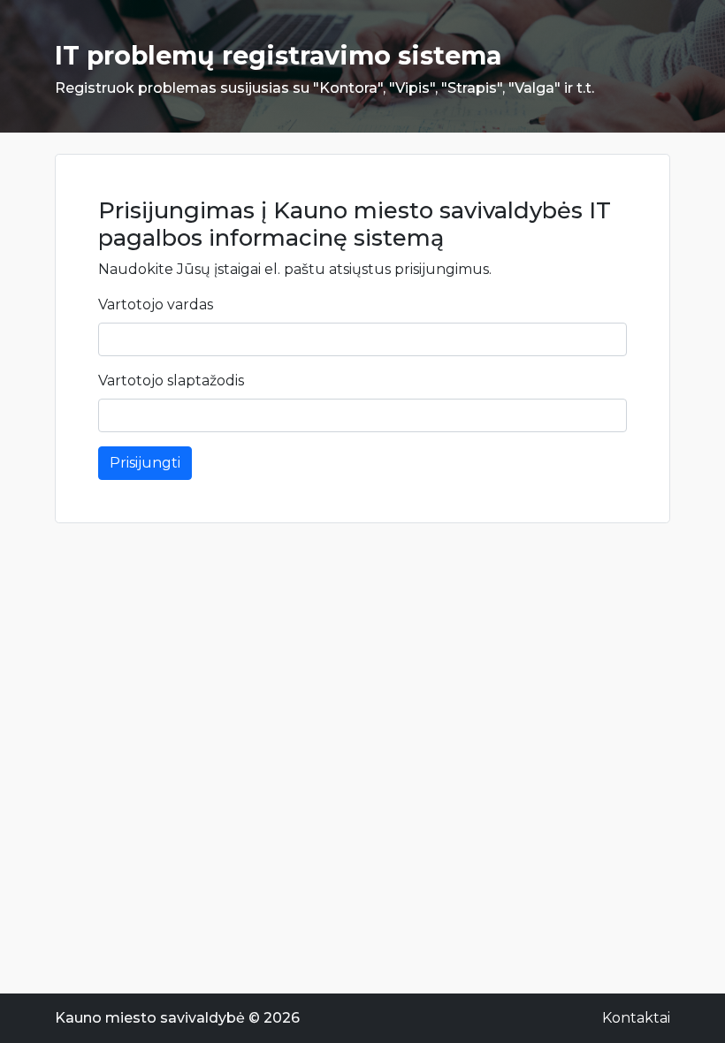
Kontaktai (636, 1017)
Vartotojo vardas (155, 304)
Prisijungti (145, 462)
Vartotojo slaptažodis (171, 380)
